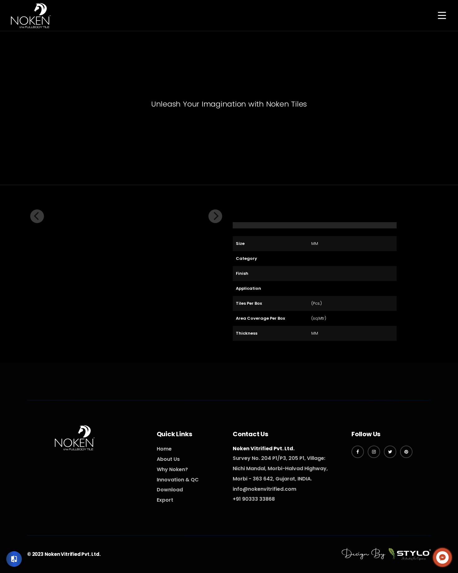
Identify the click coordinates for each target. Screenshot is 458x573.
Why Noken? (172, 469)
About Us (168, 459)
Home (164, 448)
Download (170, 489)
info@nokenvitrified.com (264, 489)
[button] (442, 16)
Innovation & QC (178, 479)
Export (165, 500)
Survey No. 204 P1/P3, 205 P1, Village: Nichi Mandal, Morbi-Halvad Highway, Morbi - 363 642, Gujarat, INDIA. (280, 468)
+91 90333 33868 (254, 499)
